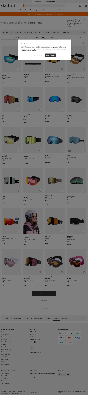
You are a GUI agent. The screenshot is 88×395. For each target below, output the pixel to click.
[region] (44, 50)
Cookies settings (38, 55)
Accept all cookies (50, 55)
